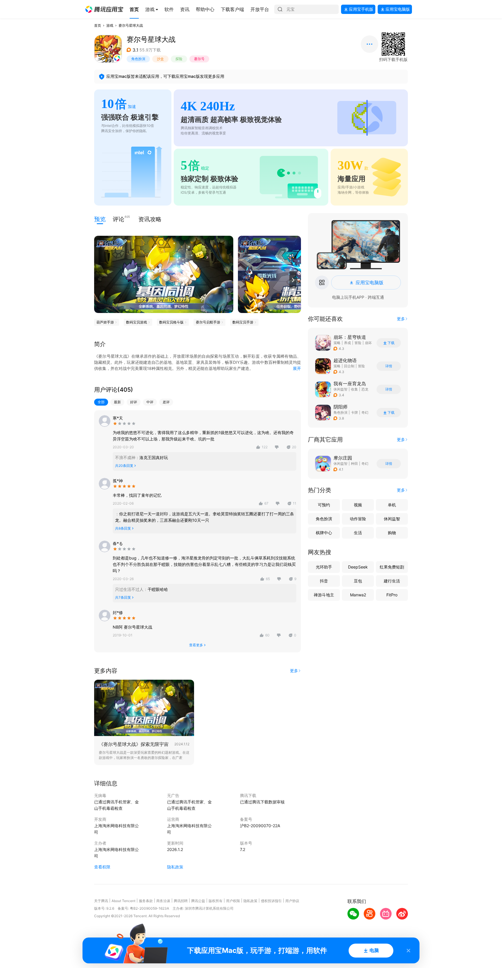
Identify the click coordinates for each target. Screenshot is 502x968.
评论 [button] (118, 219)
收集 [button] (354, 389)
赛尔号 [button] (199, 59)
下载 (391, 343)
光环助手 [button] (324, 566)
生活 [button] (358, 532)
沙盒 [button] (160, 59)
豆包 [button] (358, 580)
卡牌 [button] (354, 412)
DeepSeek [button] (358, 566)
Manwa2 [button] (358, 594)
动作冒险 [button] (358, 518)
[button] (104, 9)
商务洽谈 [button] (163, 901)
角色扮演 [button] (138, 59)
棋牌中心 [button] (324, 532)
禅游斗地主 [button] (324, 594)
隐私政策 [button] (175, 866)
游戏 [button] (109, 25)
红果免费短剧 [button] (392, 566)
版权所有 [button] (216, 901)
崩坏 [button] (368, 343)
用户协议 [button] (292, 901)
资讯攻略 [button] (150, 219)
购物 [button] (392, 532)
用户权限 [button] (233, 901)
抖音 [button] (324, 580)
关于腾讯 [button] (101, 901)
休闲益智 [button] (340, 389)
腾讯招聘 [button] (181, 901)
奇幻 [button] (364, 412)
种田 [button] (354, 463)
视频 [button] (358, 504)
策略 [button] (337, 343)
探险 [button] (178, 59)
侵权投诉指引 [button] (271, 901)
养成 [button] (347, 343)
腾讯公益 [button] (198, 901)
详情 (388, 366)
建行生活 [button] (392, 580)
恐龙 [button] (364, 389)
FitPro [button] (391, 594)
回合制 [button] (349, 366)
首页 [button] (97, 25)
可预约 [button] (324, 504)
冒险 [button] (357, 343)
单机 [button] (392, 504)
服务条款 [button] (146, 901)
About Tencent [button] (123, 901)
